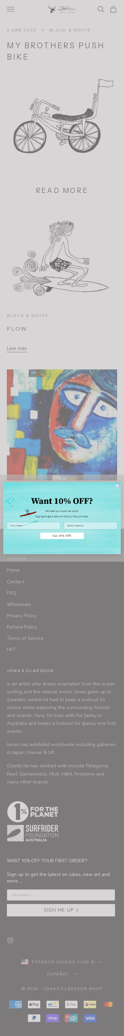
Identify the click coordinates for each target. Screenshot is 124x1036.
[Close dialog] (117, 486)
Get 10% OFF (62, 535)
